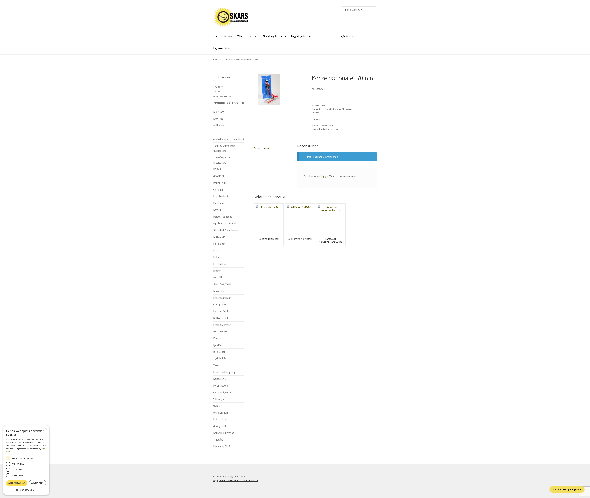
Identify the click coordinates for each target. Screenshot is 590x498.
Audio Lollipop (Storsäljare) (228, 139)
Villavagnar (219, 399)
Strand (217, 210)
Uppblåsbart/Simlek (224, 223)
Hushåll (340, 109)
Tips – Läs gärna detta (274, 36)
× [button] (46, 429)
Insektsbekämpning (224, 372)
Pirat (216, 250)
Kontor (217, 338)
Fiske (216, 257)
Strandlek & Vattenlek (225, 230)
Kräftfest (218, 118)
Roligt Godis (220, 183)
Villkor (240, 36)
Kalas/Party (219, 379)
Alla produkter (222, 96)
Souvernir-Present (223, 433)
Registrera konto (222, 48)
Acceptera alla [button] (16, 483)
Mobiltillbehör (221, 385)
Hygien (217, 270)
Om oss (228, 36)
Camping (218, 189)
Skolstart (218, 112)
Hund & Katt (220, 331)
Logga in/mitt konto (302, 36)
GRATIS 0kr (219, 176)
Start (216, 36)
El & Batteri (219, 264)
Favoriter (218, 87)
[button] (26, 490)
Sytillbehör (219, 358)
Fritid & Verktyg (222, 324)
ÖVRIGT (217, 406)
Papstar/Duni (220, 311)
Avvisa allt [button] (37, 483)
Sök (372, 9)
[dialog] (26, 460)
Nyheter (218, 91)
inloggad (323, 176)
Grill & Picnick (226, 59)
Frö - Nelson (220, 419)
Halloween (219, 125)
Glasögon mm (220, 304)
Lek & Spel (219, 243)
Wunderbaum (220, 412)
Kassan (253, 36)
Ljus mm (217, 345)
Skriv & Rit (219, 237)
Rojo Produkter (221, 196)
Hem (215, 59)
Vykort (217, 365)
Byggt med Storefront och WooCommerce (235, 480)
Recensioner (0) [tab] (262, 148)
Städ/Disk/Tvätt (222, 284)
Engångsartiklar (222, 297)
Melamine (218, 203)
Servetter (218, 291)
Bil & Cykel (219, 351)
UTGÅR (349, 109)
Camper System (222, 392)
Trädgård (218, 439)
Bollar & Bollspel (222, 216)
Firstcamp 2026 (221, 446)
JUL (215, 132)
